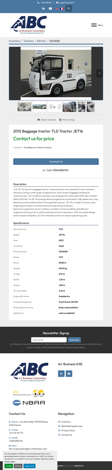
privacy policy (10, 461)
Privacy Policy (68, 430)
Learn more (29, 466)
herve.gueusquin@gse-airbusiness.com (28, 448)
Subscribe (74, 339)
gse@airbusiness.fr (67, 2)
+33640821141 (46, 2)
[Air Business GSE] (29, 372)
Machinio (79, 465)
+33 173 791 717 (16, 433)
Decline (18, 466)
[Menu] (94, 25)
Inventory (66, 421)
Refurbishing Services (71, 426)
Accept (8, 466)
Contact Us (56, 161)
